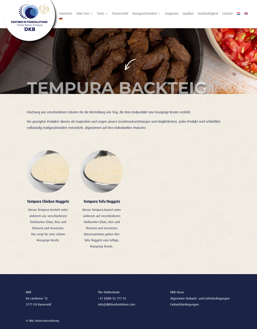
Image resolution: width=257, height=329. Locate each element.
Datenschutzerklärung (47, 320)
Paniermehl (120, 13)
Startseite (65, 13)
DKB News (177, 292)
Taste (100, 13)
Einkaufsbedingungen (184, 304)
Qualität (188, 13)
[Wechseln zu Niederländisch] (238, 14)
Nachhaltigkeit (208, 13)
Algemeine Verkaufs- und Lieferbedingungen (200, 298)
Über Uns (82, 13)
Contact (227, 13)
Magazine (172, 13)
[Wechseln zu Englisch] (246, 14)
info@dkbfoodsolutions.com (116, 304)
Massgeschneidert (144, 13)
